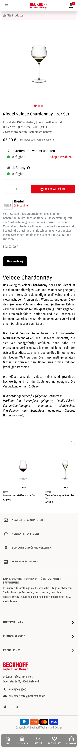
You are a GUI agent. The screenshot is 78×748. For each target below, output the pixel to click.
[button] (8, 63)
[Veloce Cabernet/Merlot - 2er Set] (23, 470)
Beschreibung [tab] (15, 261)
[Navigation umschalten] (6, 5)
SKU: (5, 246)
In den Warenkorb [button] (55, 189)
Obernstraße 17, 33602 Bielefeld (21, 681)
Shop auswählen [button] (61, 157)
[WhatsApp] (17, 706)
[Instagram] (5, 706)
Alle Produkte (15, 15)
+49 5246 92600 (17, 689)
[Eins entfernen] (5, 189)
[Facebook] (11, 706)
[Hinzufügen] (26, 189)
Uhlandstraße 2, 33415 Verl (18, 676)
